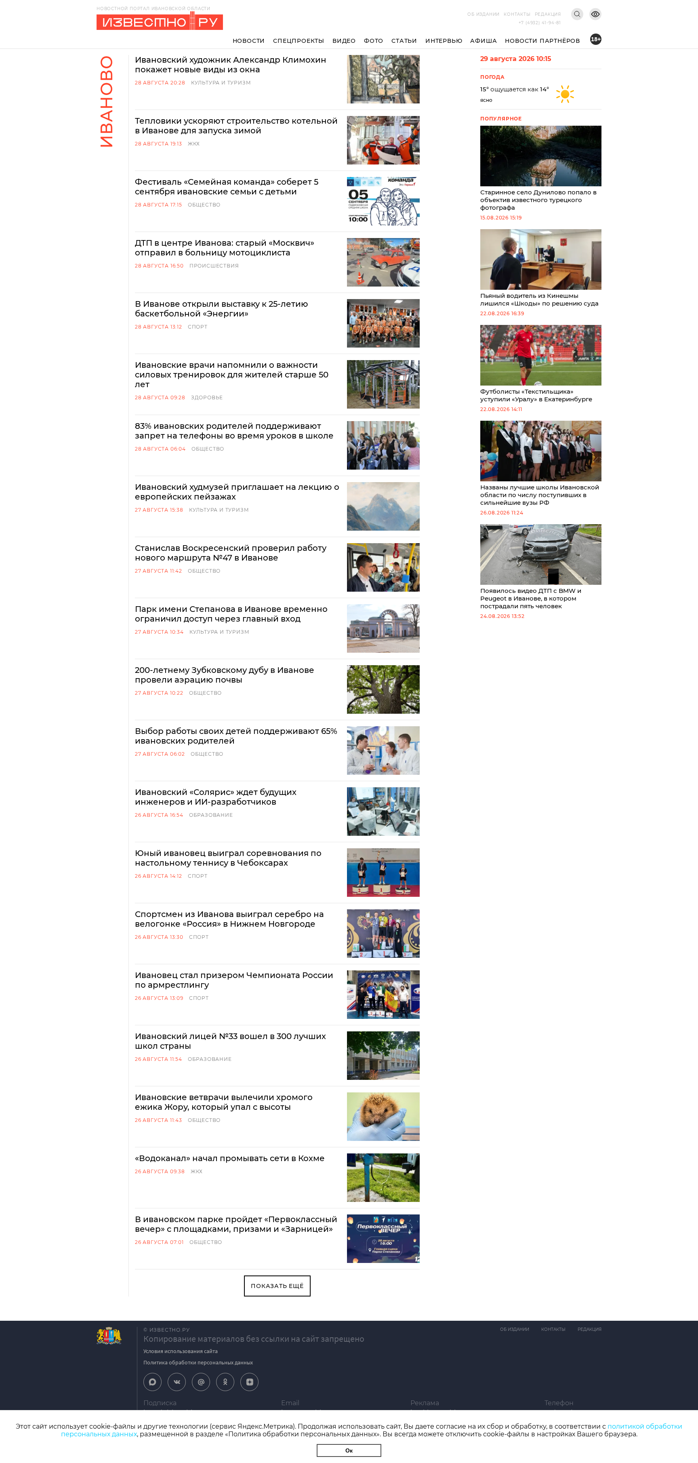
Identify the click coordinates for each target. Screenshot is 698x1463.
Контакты (517, 14)
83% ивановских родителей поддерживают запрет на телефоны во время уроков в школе (234, 431)
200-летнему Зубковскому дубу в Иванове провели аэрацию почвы (224, 675)
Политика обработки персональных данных (198, 1362)
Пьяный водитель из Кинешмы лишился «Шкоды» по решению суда (539, 299)
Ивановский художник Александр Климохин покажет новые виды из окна (230, 64)
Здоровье (207, 397)
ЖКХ (194, 144)
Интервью (443, 40)
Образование (211, 815)
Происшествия (214, 266)
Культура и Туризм (221, 83)
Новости (249, 40)
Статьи (404, 40)
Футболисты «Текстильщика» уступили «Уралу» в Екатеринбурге (536, 395)
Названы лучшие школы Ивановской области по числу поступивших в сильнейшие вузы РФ (539, 494)
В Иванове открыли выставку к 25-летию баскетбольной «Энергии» (221, 308)
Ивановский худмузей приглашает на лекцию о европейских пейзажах (237, 492)
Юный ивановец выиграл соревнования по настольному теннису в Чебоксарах (228, 858)
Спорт (198, 327)
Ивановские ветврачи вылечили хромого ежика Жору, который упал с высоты (224, 1102)
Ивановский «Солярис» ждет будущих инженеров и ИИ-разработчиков (215, 797)
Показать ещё (277, 1286)
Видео (344, 40)
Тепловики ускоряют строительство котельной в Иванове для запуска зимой (236, 125)
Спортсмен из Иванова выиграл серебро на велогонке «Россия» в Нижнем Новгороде (229, 919)
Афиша (483, 40)
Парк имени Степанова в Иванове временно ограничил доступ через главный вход (231, 614)
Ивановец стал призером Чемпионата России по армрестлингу (234, 980)
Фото (373, 40)
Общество (204, 205)
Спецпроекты (298, 40)
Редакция (548, 14)
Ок (349, 1450)
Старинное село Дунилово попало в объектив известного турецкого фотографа (538, 199)
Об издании (483, 14)
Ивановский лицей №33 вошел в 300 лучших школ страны (230, 1041)
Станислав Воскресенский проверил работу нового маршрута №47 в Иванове (230, 553)
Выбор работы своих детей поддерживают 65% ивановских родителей (236, 736)
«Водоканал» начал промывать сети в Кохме (230, 1158)
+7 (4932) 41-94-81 (540, 22)
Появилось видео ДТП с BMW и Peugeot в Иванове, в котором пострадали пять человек (530, 598)
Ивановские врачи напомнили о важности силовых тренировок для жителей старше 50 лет (231, 374)
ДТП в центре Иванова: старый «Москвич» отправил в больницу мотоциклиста (224, 247)
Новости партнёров (542, 40)
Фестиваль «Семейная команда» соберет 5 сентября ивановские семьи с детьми (226, 186)
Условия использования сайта (180, 1351)
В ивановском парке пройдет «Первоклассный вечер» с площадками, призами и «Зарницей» (236, 1224)
